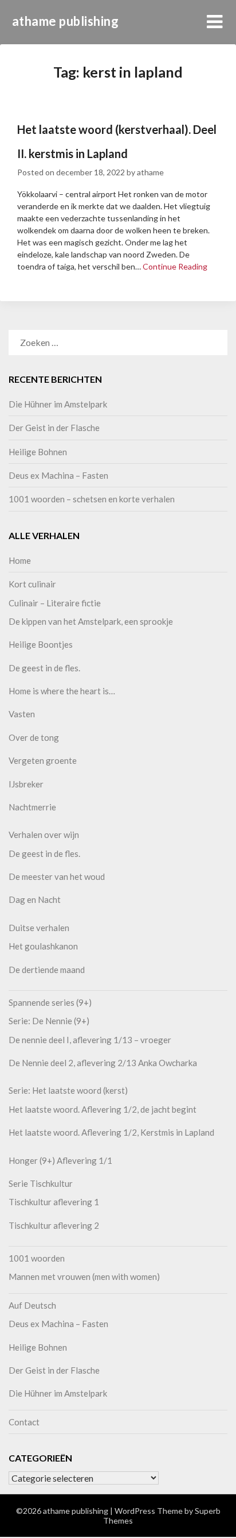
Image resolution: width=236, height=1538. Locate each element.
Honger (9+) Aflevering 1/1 (60, 1160)
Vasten (22, 714)
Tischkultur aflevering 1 (54, 1202)
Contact (24, 1422)
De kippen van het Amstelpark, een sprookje (91, 621)
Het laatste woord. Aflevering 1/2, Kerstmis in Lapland (111, 1132)
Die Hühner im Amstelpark (58, 404)
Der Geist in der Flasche (54, 427)
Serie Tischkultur (41, 1183)
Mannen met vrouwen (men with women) (84, 1276)
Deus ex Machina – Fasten (58, 475)
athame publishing (65, 21)
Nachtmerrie (32, 807)
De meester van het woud (57, 876)
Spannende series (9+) (50, 1002)
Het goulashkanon (43, 946)
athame (150, 172)
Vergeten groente (43, 760)
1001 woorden (37, 1258)
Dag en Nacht (35, 899)
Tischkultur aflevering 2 (54, 1225)
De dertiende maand (47, 969)
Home (20, 560)
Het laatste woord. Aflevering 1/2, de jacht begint (102, 1109)
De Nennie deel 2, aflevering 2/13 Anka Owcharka (103, 1063)
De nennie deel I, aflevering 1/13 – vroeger (90, 1040)
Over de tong (34, 737)
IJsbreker (26, 784)
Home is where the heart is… (62, 691)
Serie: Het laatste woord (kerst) (68, 1090)
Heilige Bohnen (38, 452)
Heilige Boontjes (41, 644)
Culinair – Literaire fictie (55, 603)
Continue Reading (175, 266)
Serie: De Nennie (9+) (49, 1021)
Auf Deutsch (32, 1305)
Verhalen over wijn (44, 834)
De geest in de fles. (44, 668)
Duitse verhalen (39, 927)
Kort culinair (32, 584)
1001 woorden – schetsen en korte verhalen (92, 499)
